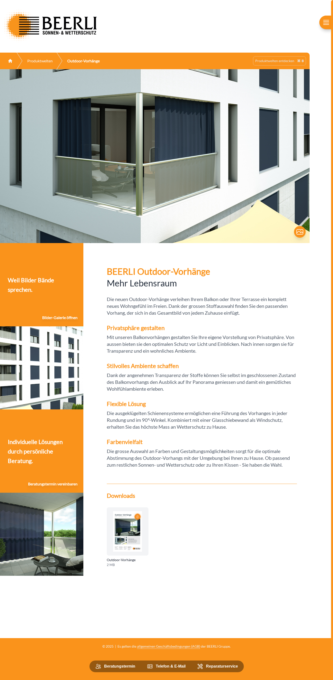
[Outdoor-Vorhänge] (127, 531)
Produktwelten (40, 60)
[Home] (10, 60)
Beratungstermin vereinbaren (53, 484)
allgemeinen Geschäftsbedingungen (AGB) (168, 646)
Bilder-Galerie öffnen (60, 317)
